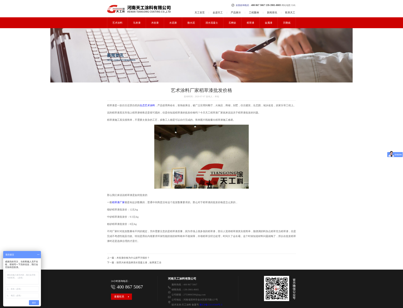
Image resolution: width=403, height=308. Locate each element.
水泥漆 (173, 22)
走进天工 (218, 12)
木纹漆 (155, 22)
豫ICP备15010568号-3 (210, 304)
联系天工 (290, 12)
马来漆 (137, 22)
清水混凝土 (211, 22)
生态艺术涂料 (147, 105)
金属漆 (268, 22)
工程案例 (254, 12)
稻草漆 (250, 22)
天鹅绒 (286, 22)
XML (293, 5)
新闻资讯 (272, 12)
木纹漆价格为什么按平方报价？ (133, 258)
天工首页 (200, 12)
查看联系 (119, 296)
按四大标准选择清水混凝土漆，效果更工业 (138, 262)
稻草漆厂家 (118, 202)
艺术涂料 (117, 22)
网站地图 (286, 5)
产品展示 (236, 12)
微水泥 (191, 22)
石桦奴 (232, 22)
